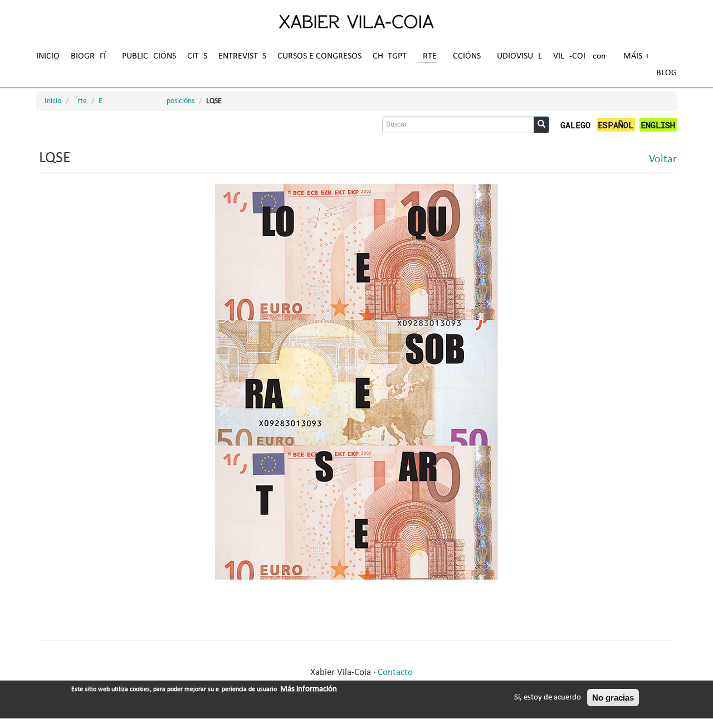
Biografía (91, 56)
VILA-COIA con (579, 56)
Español (615, 124)
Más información (308, 689)
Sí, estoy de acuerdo (547, 697)
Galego (575, 124)
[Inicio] (356, 21)
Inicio (48, 56)
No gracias (613, 697)
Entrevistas (242, 56)
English (658, 124)
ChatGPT (390, 56)
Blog (666, 73)
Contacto (395, 672)
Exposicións (146, 101)
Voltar (663, 159)
